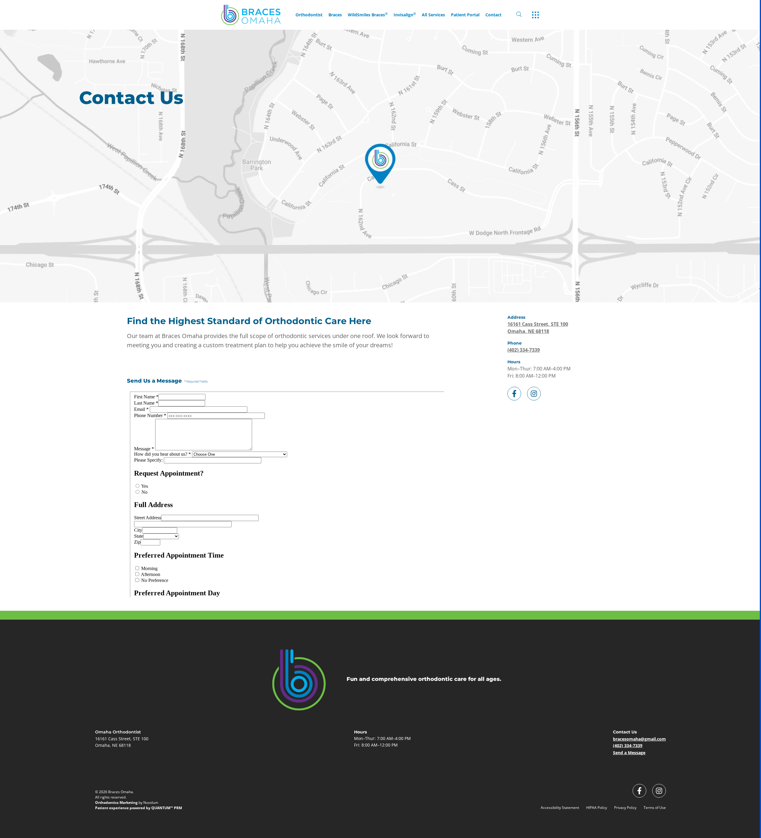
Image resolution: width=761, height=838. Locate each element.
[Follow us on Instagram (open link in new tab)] (659, 791)
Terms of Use (655, 807)
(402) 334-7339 (523, 350)
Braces (335, 15)
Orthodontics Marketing (116, 802)
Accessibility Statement (560, 807)
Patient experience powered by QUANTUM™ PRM (138, 807)
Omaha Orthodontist (118, 732)
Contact (493, 15)
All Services (433, 15)
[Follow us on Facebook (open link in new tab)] (639, 791)
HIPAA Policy (596, 807)
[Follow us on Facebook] (514, 392)
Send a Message (629, 752)
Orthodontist (309, 15)
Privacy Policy (625, 807)
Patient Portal (465, 15)
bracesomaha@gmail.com (639, 739)
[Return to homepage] (257, 15)
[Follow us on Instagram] (534, 392)
